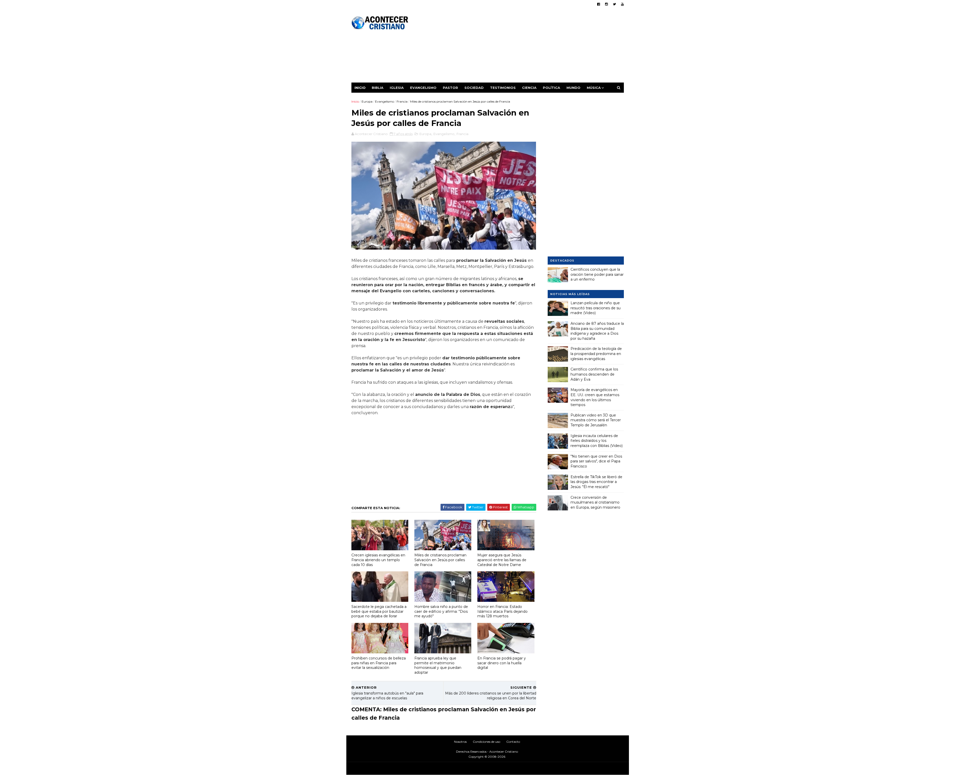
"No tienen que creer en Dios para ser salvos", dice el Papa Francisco (596, 461)
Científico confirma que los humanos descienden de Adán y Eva (594, 374)
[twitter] (614, 4)
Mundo (573, 88)
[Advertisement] (531, 47)
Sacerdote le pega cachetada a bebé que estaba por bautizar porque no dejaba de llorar (379, 611)
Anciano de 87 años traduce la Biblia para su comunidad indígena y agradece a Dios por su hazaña (597, 331)
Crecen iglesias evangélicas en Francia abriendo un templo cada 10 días (378, 560)
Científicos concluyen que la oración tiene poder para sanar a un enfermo (597, 274)
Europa (367, 101)
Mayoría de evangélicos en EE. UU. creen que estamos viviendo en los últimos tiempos (595, 397)
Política (551, 88)
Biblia (377, 88)
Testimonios (503, 88)
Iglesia (397, 88)
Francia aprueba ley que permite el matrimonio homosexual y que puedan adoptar (437, 665)
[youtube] (622, 4)
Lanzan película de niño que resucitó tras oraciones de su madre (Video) (596, 308)
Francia (402, 101)
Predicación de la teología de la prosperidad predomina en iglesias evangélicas (596, 353)
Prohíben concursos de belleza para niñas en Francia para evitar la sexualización (378, 663)
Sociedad (474, 88)
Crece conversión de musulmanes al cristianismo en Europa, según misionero (595, 502)
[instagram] (606, 4)
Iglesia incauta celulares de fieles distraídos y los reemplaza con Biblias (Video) (597, 440)
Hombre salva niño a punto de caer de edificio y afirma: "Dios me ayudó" (441, 611)
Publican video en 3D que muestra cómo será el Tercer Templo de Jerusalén (596, 420)
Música (594, 88)
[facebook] (598, 4)
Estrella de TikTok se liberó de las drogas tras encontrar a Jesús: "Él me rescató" (596, 482)
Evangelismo (423, 88)
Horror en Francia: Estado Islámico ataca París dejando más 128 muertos (502, 611)
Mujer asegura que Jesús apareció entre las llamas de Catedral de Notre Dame (501, 560)
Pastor (450, 88)
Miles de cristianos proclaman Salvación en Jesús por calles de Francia (440, 560)
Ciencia (529, 88)
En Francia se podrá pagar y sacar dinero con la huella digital (501, 663)
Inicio (360, 88)
